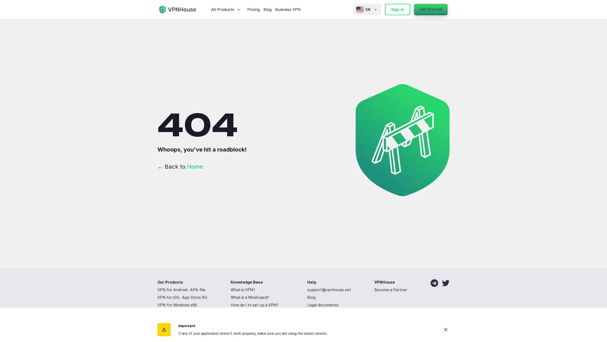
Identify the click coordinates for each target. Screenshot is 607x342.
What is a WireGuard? (250, 297)
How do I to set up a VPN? (254, 305)
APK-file (197, 289)
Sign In (397, 9)
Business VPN (288, 9)
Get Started (431, 9)
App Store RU (194, 297)
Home (195, 166)
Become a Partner (390, 289)
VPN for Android (172, 289)
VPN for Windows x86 (177, 305)
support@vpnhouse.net (329, 289)
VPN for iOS (168, 297)
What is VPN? (243, 289)
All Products (222, 9)
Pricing (253, 9)
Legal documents (322, 305)
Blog (267, 9)
